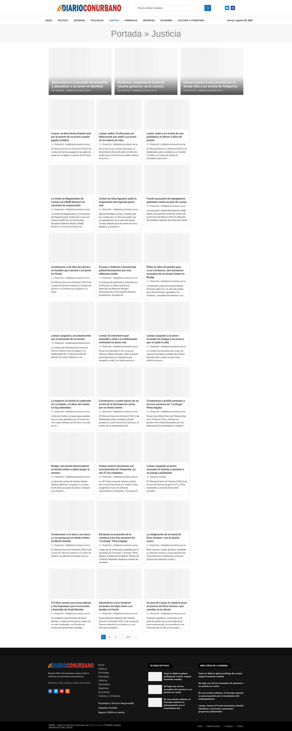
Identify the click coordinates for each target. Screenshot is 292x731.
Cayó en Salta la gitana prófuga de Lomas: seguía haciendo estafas (177, 676)
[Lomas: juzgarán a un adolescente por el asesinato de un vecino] (71, 317)
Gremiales (131, 20)
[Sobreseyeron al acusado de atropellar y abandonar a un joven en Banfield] (80, 71)
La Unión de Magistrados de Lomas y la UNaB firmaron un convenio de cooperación (68, 202)
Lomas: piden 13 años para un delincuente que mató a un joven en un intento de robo (117, 137)
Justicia (114, 20)
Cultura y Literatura (191, 20)
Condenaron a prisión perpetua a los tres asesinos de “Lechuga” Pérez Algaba (166, 404)
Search (207, 8)
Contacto (229, 726)
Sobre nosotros (213, 726)
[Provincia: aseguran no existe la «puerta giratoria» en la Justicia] (146, 71)
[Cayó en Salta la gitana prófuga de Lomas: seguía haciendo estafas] (155, 676)
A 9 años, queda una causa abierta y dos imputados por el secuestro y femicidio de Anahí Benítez (71, 606)
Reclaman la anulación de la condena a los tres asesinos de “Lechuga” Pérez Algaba (117, 538)
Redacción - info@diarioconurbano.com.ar (73, 90)
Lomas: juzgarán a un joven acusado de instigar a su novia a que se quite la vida (165, 339)
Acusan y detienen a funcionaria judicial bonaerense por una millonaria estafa (117, 270)
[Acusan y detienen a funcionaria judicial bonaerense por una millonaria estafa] (119, 248)
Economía (166, 20)
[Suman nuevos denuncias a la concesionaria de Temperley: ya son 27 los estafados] (119, 447)
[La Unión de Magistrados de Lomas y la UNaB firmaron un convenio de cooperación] (71, 180)
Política (63, 20)
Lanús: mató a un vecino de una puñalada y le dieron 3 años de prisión (165, 137)
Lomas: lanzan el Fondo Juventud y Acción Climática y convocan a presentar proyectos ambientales (221, 708)
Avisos (240, 726)
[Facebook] (50, 691)
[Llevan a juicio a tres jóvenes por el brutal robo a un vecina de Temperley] (212, 71)
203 (128, 637)
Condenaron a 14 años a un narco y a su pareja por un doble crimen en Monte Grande (70, 538)
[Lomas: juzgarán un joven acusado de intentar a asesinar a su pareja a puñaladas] (167, 447)
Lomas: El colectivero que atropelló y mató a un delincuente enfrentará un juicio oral (118, 339)
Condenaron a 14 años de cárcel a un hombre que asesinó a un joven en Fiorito (71, 270)
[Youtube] (62, 691)
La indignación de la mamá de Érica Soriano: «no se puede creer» (164, 538)
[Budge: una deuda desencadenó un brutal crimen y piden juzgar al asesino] (71, 447)
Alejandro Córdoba (158, 477)
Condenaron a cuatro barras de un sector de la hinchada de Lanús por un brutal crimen (119, 404)
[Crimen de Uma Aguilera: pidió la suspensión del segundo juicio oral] (119, 180)
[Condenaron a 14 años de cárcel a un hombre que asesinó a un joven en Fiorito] (71, 248)
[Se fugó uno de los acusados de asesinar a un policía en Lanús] (155, 689)
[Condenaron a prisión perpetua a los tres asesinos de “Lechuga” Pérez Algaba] (167, 382)
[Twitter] (56, 691)
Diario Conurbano (96, 725)
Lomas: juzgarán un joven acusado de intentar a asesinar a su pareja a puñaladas (165, 469)
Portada (126, 33)
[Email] (227, 8)
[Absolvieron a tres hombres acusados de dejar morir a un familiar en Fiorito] (119, 584)
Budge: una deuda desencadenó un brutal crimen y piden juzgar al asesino (70, 469)
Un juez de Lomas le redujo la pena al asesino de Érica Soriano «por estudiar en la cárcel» (167, 606)
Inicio (49, 20)
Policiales (97, 20)
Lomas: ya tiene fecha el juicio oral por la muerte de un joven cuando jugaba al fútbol (71, 137)
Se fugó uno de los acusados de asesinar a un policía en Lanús (178, 689)
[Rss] (67, 691)
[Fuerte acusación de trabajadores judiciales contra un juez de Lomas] (167, 180)
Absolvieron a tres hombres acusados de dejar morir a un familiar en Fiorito (115, 606)
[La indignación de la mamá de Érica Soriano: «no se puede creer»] (167, 516)
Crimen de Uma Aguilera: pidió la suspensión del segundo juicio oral (118, 202)
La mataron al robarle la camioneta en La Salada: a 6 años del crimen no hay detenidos (71, 404)
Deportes (149, 20)
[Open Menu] (233, 8)
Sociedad (79, 20)
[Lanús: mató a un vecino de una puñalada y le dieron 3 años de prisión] (167, 115)
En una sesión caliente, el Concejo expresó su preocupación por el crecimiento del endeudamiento (220, 696)
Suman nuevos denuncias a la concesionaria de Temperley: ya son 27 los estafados (117, 469)
